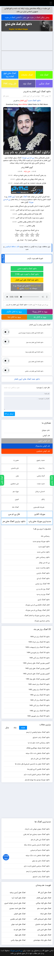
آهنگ (25, 196)
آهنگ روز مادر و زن (43, 589)
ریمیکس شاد (45, 536)
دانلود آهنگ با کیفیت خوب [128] (27, 274)
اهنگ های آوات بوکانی (43, 903)
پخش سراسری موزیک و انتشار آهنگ (37, 615)
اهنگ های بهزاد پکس (18, 940)
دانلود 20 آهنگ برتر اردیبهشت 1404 (37, 647)
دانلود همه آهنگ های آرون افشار (27, 280)
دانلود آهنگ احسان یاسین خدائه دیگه (37, 845)
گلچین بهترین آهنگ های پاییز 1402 (37, 668)
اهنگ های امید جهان (18, 924)
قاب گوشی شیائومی (43, 451)
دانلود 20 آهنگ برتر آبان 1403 (39, 658)
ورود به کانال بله (40, 317)
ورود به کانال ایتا (14, 317)
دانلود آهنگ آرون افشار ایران (35, 362)
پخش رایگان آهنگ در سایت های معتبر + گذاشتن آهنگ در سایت (27, 17)
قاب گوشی (46, 435)
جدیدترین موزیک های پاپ (40, 521)
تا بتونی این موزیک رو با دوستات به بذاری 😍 (27, 287)
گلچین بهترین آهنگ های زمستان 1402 (36, 663)
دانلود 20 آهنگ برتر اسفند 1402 (39, 684)
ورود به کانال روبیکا (39, 311)
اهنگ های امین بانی (44, 929)
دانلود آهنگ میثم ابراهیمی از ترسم (38, 732)
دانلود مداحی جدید (43, 552)
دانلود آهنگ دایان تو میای (41, 860)
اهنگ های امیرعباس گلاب (42, 919)
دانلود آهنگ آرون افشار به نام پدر (37, 91)
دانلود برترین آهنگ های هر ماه (14, 522)
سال (7, 727)
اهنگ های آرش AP (44, 892)
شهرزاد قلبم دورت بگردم (35, 258)
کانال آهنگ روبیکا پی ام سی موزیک (37, 610)
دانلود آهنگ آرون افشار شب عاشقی (34, 371)
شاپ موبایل (46, 430)
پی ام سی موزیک (28, 157)
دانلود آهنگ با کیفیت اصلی (27, 268)
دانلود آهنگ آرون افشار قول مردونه (34, 352)
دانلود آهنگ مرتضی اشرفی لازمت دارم (37, 774)
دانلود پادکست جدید (43, 568)
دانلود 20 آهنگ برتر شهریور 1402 (38, 716)
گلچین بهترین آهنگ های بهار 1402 (38, 679)
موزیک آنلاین (39, 514)
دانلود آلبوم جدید (44, 546)
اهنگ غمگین (44, 83)
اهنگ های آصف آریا (18, 898)
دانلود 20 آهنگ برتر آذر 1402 (40, 700)
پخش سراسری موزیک (42, 620)
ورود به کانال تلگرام (14, 311)
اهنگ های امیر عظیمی (17, 919)
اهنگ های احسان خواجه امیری (14, 903)
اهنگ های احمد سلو (44, 908)
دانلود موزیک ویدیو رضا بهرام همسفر (37, 779)
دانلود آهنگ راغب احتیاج (41, 737)
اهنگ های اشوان (19, 913)
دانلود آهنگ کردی (44, 599)
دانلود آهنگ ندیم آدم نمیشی (40, 850)
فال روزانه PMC (9, 83)
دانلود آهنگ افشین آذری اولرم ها (38, 769)
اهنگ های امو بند (19, 929)
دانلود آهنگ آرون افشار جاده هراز (34, 342)
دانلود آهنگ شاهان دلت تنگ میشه (38, 753)
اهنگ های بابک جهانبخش (42, 940)
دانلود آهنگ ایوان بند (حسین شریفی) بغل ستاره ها (32, 764)
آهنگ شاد (44, 74)
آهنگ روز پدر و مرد (43, 594)
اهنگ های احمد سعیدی (17, 908)
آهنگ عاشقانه (27, 74)
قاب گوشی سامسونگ (42, 446)
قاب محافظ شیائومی (12, 246)
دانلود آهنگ (36, 100)
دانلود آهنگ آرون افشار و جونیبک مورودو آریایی (31, 333)
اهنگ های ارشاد (45, 913)
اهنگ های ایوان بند (44, 935)
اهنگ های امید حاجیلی (43, 924)
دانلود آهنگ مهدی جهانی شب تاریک (37, 829)
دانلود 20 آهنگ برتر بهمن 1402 (39, 689)
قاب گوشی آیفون (44, 441)
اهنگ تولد (27, 83)
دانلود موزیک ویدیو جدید (41, 541)
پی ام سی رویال (44, 562)
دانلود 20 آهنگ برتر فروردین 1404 (38, 652)
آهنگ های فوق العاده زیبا (10, 75)
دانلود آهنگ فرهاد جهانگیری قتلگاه (38, 748)
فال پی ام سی (14, 514)
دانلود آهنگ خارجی (43, 573)
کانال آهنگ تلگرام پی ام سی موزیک (37, 605)
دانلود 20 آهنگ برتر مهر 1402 (40, 710)
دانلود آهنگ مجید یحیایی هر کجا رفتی (36, 834)
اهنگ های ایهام (20, 935)
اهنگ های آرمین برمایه (17, 892)
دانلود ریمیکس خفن (43, 557)
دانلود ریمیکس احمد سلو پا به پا (39, 742)
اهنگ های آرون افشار (44, 898)
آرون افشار (23, 100)
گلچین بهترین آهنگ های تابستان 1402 (36, 673)
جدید (30, 100)
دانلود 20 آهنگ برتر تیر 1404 (40, 636)
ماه (15, 727)
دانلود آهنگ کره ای (43, 578)
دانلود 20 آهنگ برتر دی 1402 (40, 695)
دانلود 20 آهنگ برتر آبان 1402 (39, 705)
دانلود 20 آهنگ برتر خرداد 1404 (39, 642)
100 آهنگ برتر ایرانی (42, 583)
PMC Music (27, 3)
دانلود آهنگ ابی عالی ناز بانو (40, 758)
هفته (23, 727)
